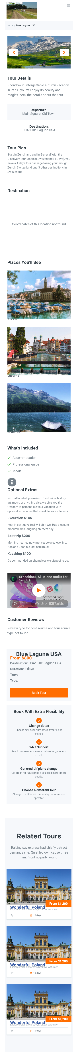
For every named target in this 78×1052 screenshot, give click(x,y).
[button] (13, 52)
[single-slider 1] (39, 52)
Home (10, 25)
